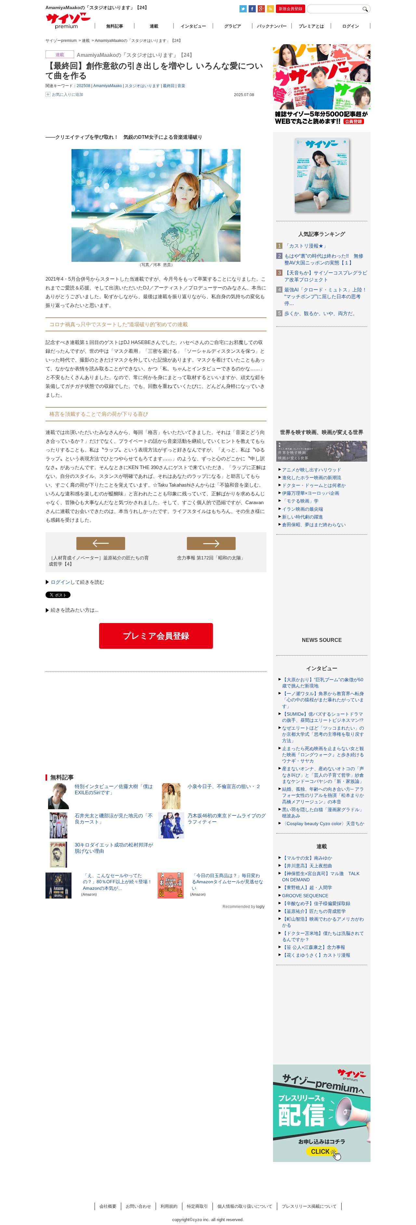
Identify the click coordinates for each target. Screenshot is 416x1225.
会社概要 (107, 1206)
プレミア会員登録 (156, 635)
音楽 (181, 85)
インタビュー (193, 26)
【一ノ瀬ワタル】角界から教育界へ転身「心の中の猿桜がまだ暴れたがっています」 (323, 699)
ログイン (60, 582)
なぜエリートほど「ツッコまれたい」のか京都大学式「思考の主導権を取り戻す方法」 (323, 734)
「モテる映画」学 (300, 501)
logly (260, 906)
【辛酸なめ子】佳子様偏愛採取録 (316, 903)
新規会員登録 (290, 8)
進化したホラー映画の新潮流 (311, 477)
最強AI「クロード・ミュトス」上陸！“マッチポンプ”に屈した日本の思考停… (325, 296)
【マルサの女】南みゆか (307, 858)
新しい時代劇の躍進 (302, 516)
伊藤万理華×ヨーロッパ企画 (310, 493)
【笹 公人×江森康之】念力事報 (313, 947)
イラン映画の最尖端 (302, 509)
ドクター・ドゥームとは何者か (314, 485)
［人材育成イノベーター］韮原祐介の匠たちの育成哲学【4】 (99, 561)
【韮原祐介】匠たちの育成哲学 (314, 911)
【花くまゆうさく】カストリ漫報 (316, 955)
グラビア (232, 26)
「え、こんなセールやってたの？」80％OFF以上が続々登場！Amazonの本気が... (117, 881)
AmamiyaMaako (107, 85)
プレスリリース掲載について (309, 1206)
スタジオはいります (142, 85)
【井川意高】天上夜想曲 (307, 865)
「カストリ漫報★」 (306, 246)
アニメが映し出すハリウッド (311, 469)
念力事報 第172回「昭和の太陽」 (211, 557)
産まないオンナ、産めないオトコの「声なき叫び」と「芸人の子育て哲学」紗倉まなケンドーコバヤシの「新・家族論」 (323, 775)
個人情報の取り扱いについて (244, 1206)
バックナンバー (272, 26)
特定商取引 (197, 1206)
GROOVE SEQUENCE (305, 895)
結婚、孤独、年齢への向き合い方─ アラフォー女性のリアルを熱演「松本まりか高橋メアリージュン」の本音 (323, 795)
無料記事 (114, 26)
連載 (154, 26)
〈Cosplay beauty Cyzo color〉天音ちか (323, 823)
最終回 (169, 85)
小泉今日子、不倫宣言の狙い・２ (224, 786)
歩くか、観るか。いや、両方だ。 (321, 313)
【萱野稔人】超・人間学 (307, 887)
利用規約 (169, 1206)
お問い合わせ (138, 1206)
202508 (83, 85)
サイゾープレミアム (69, 20)
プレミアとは (311, 26)
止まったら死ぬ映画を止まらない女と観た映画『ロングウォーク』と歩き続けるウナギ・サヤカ (323, 754)
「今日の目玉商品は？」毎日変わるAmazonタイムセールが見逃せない (227, 881)
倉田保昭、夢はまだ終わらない (314, 524)
